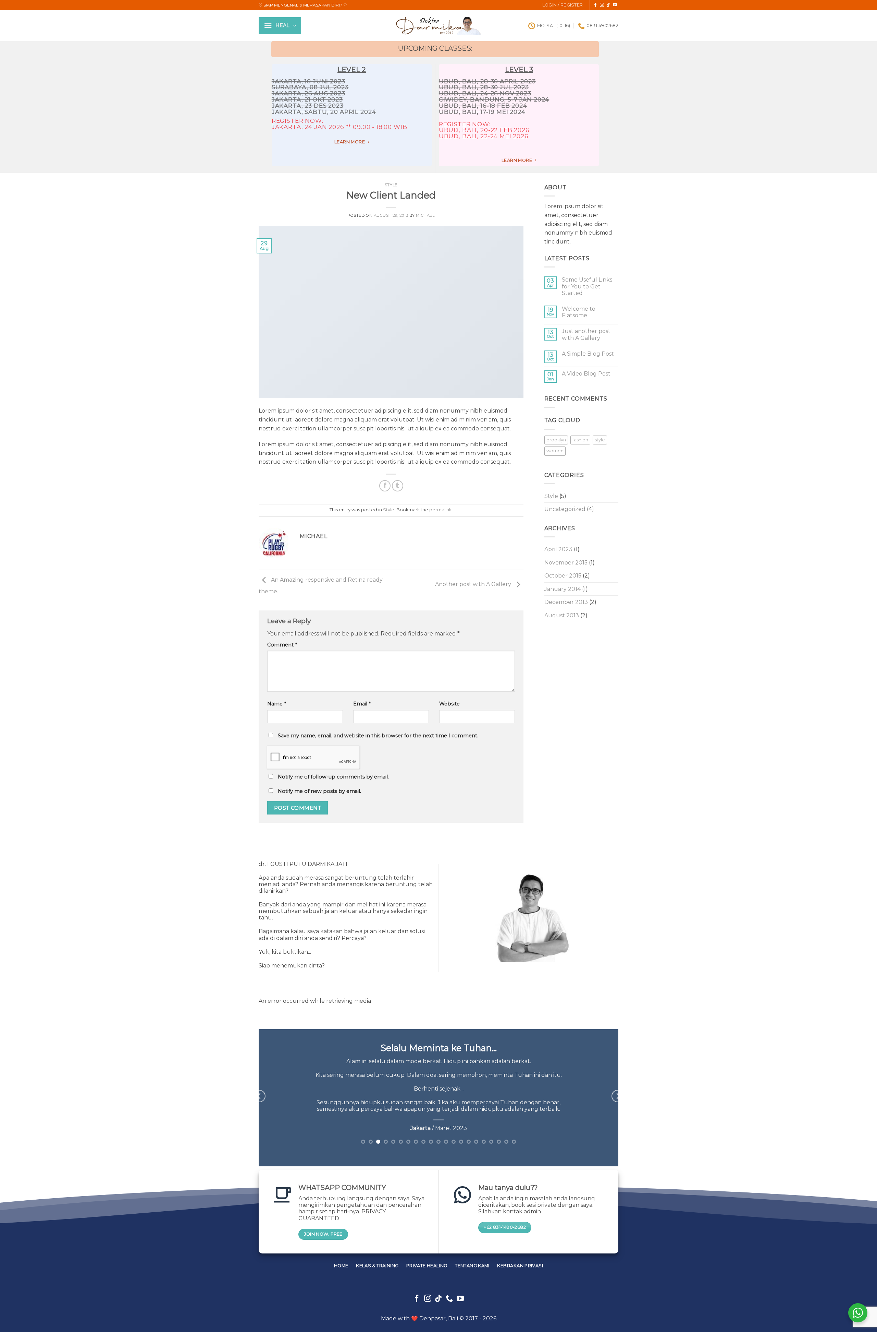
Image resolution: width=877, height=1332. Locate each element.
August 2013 (561, 615)
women (555, 450)
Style (391, 184)
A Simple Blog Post (588, 353)
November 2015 (566, 562)
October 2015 (562, 575)
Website (449, 704)
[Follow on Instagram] (602, 5)
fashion (580, 439)
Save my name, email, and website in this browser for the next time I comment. (378, 736)
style (600, 439)
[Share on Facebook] (385, 485)
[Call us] (449, 1299)
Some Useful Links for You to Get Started (587, 286)
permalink (440, 509)
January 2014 (562, 589)
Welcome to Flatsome (578, 312)
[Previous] (259, 1096)
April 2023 (558, 549)
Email (362, 704)
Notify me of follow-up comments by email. (333, 777)
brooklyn (556, 439)
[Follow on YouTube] (615, 5)
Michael (425, 215)
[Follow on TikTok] (608, 5)
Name (276, 704)
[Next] (618, 1096)
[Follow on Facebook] (595, 5)
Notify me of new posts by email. (319, 791)
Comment (282, 645)
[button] (562, 5)
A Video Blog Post (586, 373)
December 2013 (566, 602)
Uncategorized (564, 509)
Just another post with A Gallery (586, 334)
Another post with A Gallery (473, 584)
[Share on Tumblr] (397, 485)
